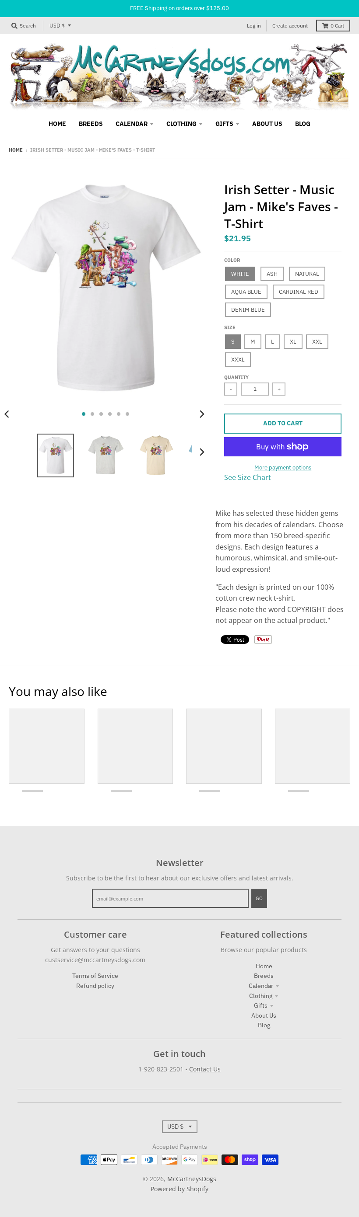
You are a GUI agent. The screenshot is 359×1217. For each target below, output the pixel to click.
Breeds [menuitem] (91, 124)
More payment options (282, 467)
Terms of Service (95, 976)
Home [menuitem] (57, 124)
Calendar (261, 986)
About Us (263, 1015)
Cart (337, 25)
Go (259, 898)
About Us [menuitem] (267, 124)
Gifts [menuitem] (224, 124)
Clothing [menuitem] (181, 124)
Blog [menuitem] (302, 124)
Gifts (260, 1005)
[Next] (201, 414)
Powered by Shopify (179, 1189)
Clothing (260, 996)
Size (230, 327)
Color (232, 260)
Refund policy (95, 986)
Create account (290, 25)
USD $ (57, 25)
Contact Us (205, 1069)
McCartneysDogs (191, 1179)
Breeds (264, 976)
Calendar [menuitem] (132, 124)
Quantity (236, 377)
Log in (254, 25)
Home (16, 150)
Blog (264, 1025)
